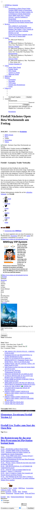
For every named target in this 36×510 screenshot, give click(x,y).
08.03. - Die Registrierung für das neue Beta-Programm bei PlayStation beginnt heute (17, 460)
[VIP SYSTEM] (14, 239)
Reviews (7, 24)
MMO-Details (9, 135)
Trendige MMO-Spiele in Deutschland (20, 10)
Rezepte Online (19, 493)
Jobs (8, 497)
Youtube (24, 491)
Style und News (30, 493)
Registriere (14, 236)
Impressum (28, 497)
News (6, 7)
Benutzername (12, 100)
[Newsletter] (24, 505)
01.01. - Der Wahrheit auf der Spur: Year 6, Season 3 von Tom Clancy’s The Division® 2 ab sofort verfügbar (17, 477)
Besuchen (4, 280)
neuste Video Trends (14, 67)
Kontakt (3, 497)
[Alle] (24, 504)
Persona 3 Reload (13, 46)
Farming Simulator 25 (15, 64)
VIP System (12, 83)
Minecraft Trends (13, 74)
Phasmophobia (12, 53)
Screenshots (12, 79)
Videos (7, 66)
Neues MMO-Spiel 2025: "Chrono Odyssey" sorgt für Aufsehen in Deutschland (19, 17)
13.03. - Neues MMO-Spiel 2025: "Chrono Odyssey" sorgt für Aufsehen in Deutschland (17, 456)
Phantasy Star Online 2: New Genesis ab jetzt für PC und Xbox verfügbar (20, 30)
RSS (19, 491)
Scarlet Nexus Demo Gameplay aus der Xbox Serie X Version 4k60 (20, 35)
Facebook (8, 491)
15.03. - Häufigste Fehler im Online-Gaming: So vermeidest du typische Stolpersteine (15, 453)
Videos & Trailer (6, 490)
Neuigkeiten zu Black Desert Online (19, 8)
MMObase (21, 488)
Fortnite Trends (13, 69)
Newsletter (11, 81)
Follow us (8, 88)
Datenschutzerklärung (17, 497)
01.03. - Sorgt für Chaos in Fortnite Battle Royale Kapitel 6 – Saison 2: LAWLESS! (16, 470)
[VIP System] (15, 273)
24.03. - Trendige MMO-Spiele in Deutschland (15, 450)
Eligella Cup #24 (13, 33)
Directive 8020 (12, 59)
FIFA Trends (12, 71)
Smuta (10, 41)
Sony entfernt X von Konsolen (17, 26)
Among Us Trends (14, 72)
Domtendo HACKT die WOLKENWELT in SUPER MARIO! (18, 355)
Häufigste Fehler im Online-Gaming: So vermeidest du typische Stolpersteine (20, 13)
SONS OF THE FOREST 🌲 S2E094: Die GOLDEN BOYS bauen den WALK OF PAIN (18, 387)
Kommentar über (13, 231)
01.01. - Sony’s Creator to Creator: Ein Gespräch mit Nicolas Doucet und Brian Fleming (17, 474)
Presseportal (9, 493)
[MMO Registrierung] (14, 275)
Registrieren (12, 111)
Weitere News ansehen (8, 480)
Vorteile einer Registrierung (16, 85)
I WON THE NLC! (14, 402)
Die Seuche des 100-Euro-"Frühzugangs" (13, 371)
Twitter (14, 491)
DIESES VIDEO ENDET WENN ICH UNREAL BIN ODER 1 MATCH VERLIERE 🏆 (19, 393)
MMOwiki (8, 76)
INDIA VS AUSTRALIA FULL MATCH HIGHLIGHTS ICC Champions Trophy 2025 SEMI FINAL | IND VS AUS (19, 360)
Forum (10, 86)
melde (28, 236)
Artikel (15, 488)
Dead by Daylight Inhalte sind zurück (19, 27)
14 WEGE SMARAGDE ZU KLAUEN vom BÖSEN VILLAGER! (19, 376)
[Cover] (4, 277)
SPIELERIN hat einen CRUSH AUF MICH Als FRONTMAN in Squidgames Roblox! (20, 383)
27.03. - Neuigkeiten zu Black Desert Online (14, 449)
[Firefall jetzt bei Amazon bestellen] (4, 303)
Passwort (31, 102)
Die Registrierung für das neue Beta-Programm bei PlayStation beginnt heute (20, 21)
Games (7, 38)
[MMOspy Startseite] (11, 5)
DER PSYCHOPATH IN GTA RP (19, 374)
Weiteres (7, 78)
